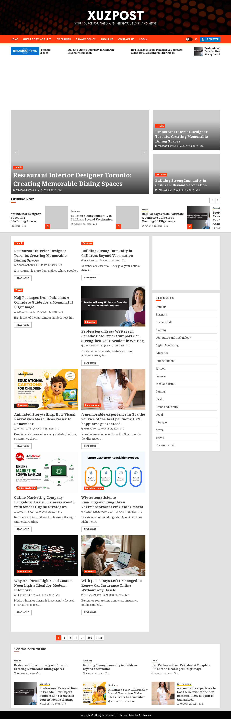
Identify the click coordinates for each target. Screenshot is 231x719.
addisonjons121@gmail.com (99, 512)
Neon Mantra (24, 595)
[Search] (196, 39)
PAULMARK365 (165, 190)
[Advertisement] (115, 81)
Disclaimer (63, 39)
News (159, 430)
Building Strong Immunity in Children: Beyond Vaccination (181, 182)
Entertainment (92, 405)
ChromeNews (126, 715)
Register (213, 39)
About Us (107, 39)
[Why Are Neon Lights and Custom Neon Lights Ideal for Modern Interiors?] (46, 555)
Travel (110, 209)
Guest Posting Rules (37, 39)
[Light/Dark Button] (189, 39)
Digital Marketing (27, 488)
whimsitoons (24, 429)
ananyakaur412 (92, 595)
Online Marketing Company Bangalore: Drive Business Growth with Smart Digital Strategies (44, 502)
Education (183, 208)
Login (143, 39)
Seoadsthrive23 (25, 512)
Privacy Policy (86, 39)
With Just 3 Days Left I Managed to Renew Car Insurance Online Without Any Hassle (111, 585)
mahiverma (90, 429)
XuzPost (115, 15)
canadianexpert (93, 346)
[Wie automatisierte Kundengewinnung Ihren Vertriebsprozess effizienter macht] (113, 472)
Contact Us (126, 39)
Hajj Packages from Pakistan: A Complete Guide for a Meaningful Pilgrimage (128, 217)
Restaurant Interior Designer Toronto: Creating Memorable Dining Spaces (72, 179)
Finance (161, 376)
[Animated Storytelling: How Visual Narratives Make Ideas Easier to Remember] (46, 389)
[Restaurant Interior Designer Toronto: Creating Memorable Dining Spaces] (80, 152)
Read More (23, 278)
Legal (159, 414)
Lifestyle (161, 422)
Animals (161, 307)
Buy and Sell (24, 571)
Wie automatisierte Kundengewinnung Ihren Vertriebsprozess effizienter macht (112, 502)
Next (99, 637)
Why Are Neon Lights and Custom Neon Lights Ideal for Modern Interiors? (43, 585)
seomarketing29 (26, 312)
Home (14, 39)
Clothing (161, 330)
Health (18, 167)
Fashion (160, 368)
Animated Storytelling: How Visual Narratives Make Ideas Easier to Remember (44, 419)
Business (161, 174)
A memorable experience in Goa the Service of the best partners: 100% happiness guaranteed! (113, 419)
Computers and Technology (173, 337)
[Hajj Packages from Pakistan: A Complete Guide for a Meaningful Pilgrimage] (93, 217)
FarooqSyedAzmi (25, 190)
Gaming (161, 391)
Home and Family (167, 407)
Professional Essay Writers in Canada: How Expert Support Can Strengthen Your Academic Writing (199, 218)
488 (90, 637)
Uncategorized (165, 445)
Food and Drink (165, 384)
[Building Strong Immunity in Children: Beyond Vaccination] (22, 217)
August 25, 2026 (47, 190)
